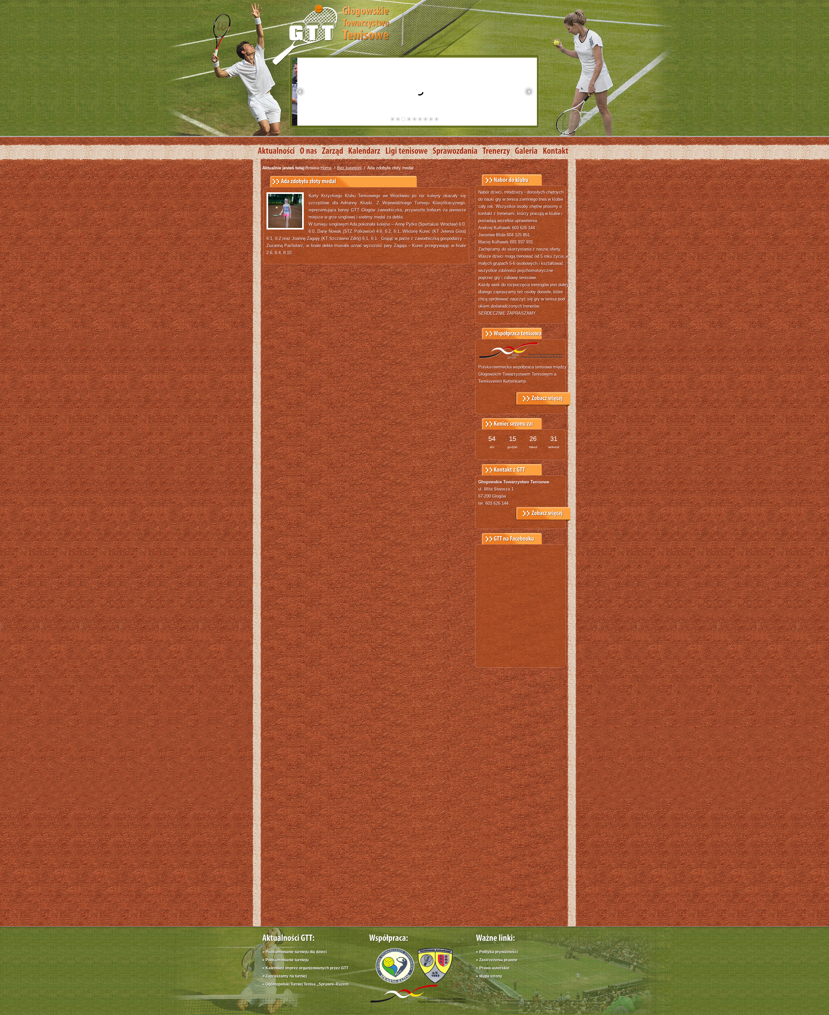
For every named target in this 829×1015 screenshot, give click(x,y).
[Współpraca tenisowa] (543, 397)
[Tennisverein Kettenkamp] (433, 981)
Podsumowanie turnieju (287, 960)
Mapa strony (490, 976)
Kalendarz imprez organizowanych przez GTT (307, 968)
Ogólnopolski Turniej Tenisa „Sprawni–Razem (307, 984)
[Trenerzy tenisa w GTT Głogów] (499, 151)
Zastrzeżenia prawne (498, 960)
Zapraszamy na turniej (286, 976)
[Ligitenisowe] (409, 151)
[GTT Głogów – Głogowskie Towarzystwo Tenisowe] (330, 34)
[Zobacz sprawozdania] (458, 151)
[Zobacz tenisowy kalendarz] (366, 151)
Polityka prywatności (498, 952)
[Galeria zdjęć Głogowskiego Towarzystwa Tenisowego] (529, 151)
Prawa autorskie (494, 968)
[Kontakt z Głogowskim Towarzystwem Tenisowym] (558, 151)
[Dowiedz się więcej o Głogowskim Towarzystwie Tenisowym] (311, 151)
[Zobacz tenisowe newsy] (279, 151)
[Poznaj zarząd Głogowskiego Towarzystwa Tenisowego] (335, 151)
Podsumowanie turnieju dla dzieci (296, 952)
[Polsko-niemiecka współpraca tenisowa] (417, 1004)
